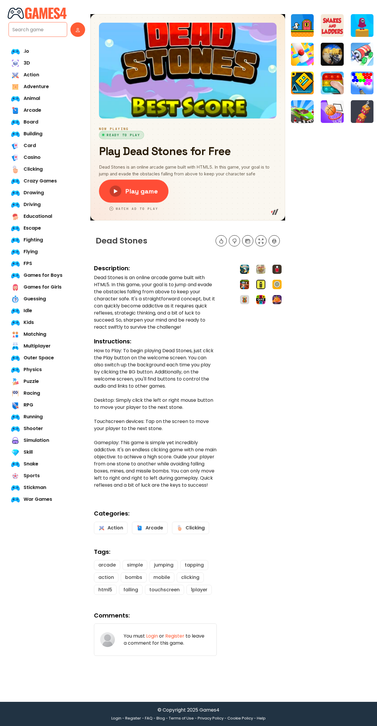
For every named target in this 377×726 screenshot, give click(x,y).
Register (174, 636)
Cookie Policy (240, 718)
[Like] (221, 240)
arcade (107, 565)
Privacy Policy (211, 718)
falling (130, 589)
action (106, 577)
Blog (160, 718)
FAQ (149, 718)
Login (152, 636)
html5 (105, 589)
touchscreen (164, 589)
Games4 (209, 710)
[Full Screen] (261, 240)
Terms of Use (181, 718)
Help (261, 718)
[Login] (76, 29)
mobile (161, 577)
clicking (190, 577)
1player (199, 589)
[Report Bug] (274, 240)
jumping (163, 565)
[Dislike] (234, 240)
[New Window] (247, 240)
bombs (133, 577)
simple (135, 565)
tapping (194, 565)
